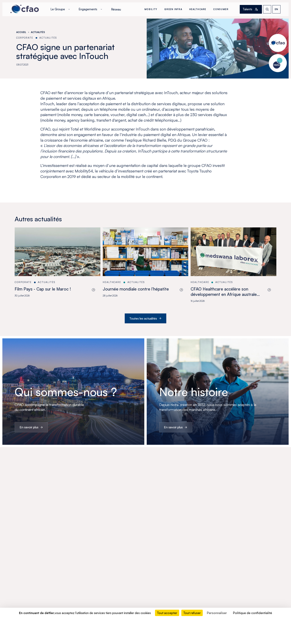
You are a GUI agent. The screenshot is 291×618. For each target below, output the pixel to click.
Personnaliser (217, 613)
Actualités (38, 32)
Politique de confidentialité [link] (252, 613)
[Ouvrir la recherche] (267, 9)
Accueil (21, 32)
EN (276, 9)
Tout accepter (167, 613)
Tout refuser (192, 613)
